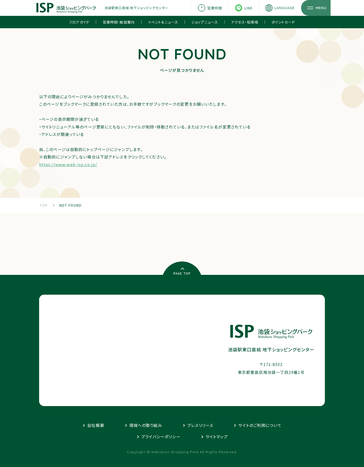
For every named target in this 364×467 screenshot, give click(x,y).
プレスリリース (200, 425)
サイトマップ (217, 437)
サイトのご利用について (259, 425)
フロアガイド (79, 22)
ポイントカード (283, 22)
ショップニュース (204, 22)
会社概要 (95, 425)
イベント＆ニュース (163, 22)
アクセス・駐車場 (244, 22)
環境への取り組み (145, 425)
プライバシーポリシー (161, 437)
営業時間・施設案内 (119, 22)
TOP (44, 205)
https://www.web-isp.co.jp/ (68, 164)
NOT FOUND (70, 205)
